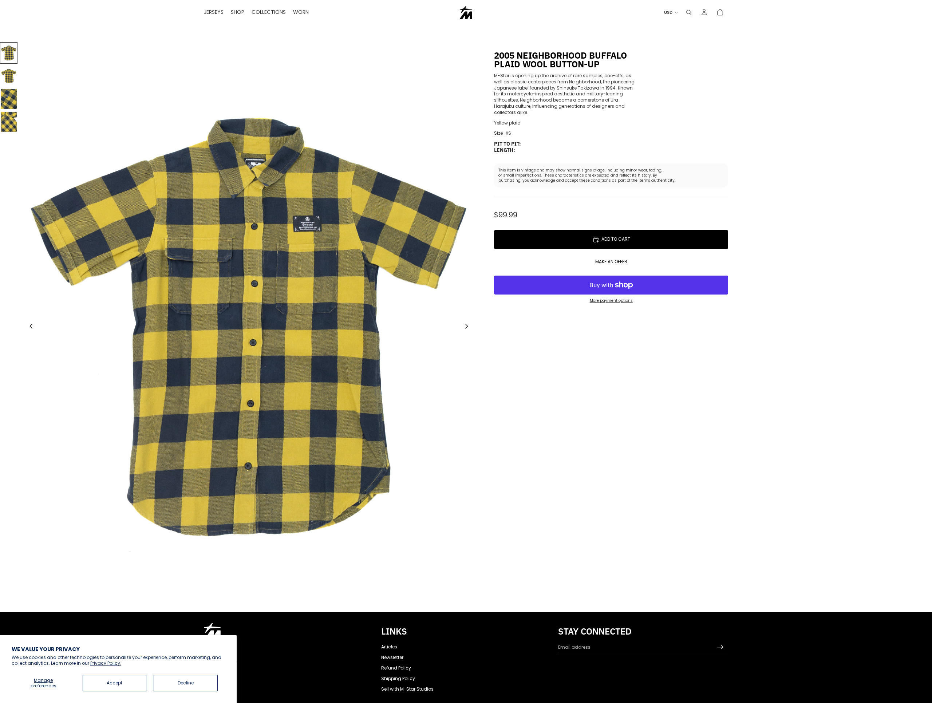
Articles (389, 647)
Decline (186, 683)
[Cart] (720, 12)
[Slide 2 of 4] (9, 76)
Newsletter (392, 657)
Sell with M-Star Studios (407, 689)
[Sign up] (720, 647)
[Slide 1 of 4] (9, 53)
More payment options (611, 300)
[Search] (689, 12)
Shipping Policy (398, 678)
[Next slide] (469, 327)
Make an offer (611, 261)
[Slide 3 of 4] (9, 99)
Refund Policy (396, 668)
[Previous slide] (29, 327)
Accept (114, 683)
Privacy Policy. (105, 663)
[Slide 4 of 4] (9, 122)
